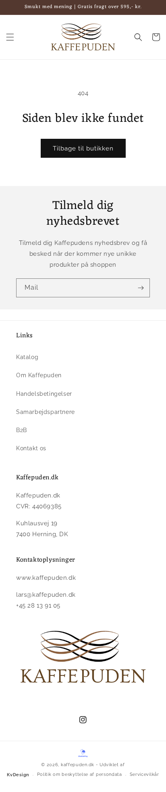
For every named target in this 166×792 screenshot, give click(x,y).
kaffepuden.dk (77, 764)
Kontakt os (31, 448)
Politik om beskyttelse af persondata (79, 774)
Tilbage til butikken (83, 148)
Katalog (27, 357)
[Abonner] (140, 287)
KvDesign (18, 774)
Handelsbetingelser (44, 394)
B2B (21, 430)
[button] (10, 37)
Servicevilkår (144, 774)
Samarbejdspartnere (45, 412)
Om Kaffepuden (39, 375)
